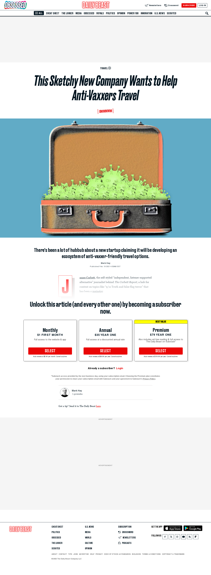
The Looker (67, 13)
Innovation (146, 13)
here (98, 406)
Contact (63, 554)
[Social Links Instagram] (177, 537)
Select (50, 351)
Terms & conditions (151, 554)
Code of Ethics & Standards (117, 554)
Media (79, 13)
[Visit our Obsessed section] (25, 5)
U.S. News (159, 13)
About (54, 554)
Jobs (75, 554)
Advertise (84, 554)
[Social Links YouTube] (183, 537)
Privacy (99, 554)
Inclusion (136, 554)
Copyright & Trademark (173, 554)
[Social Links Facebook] (164, 537)
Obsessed (89, 13)
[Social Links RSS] (189, 537)
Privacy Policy (149, 379)
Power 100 (133, 13)
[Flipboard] (195, 537)
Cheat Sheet (52, 13)
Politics (110, 13)
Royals (100, 13)
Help (92, 554)
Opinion (121, 13)
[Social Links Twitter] (171, 537)
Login (119, 368)
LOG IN (202, 5)
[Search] (207, 13)
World (88, 537)
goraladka (78, 394)
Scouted (171, 13)
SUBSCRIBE (189, 5)
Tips (70, 554)
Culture (89, 543)
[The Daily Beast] (96, 5)
